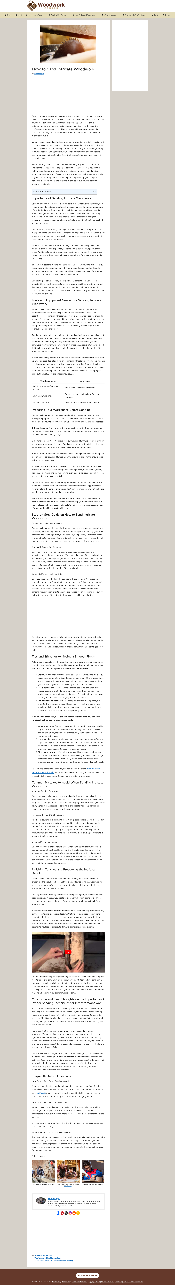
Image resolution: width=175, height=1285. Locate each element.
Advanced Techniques (43, 1255)
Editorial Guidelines (129, 1282)
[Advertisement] (111, 5)
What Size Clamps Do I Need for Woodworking (54, 1260)
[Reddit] (74, 1213)
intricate (41, 1093)
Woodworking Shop (87, 1275)
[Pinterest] (62, 1213)
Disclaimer (118, 1282)
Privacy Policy (56, 1282)
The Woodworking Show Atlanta (48, 1258)
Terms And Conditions (79, 1282)
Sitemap (140, 1282)
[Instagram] (70, 1213)
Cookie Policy (66, 1282)
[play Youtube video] (68, 952)
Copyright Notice (94, 1282)
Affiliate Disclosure (107, 1282)
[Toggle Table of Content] (93, 191)
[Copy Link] (78, 1213)
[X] (66, 1213)
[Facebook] (58, 1213)
